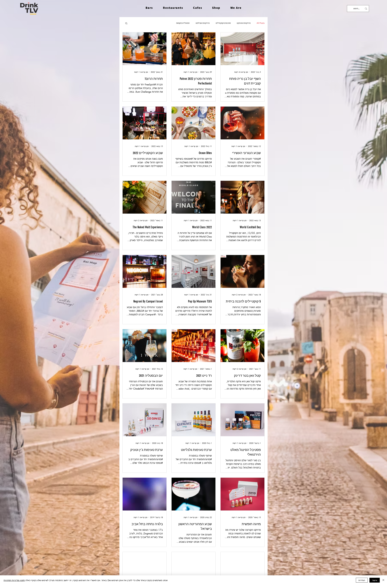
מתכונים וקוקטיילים (223, 23)
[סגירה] (383, 580)
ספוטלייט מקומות (183, 23)
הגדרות (361, 580)
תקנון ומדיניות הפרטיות (14, 580)
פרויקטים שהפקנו (244, 23)
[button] (236, 7)
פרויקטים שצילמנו (203, 23)
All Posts (261, 23)
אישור (374, 580)
